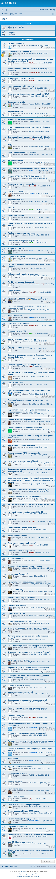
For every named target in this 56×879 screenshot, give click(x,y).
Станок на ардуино (16, 716)
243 (42, 396)
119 (53, 500)
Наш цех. (11, 208)
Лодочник (32, 473)
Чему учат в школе (16, 789)
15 (45, 261)
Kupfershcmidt (33, 615)
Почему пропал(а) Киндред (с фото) (23, 819)
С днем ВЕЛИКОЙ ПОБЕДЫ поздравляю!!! (26, 176)
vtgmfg (31, 88)
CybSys (31, 193)
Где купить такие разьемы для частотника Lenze (29, 582)
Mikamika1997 (34, 72)
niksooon (31, 791)
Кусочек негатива (15, 160)
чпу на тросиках (15, 316)
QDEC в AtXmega (15, 382)
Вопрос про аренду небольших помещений (27, 733)
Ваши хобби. (13, 759)
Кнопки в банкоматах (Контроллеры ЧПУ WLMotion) (30, 504)
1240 (30, 529)
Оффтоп (11, 33)
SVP (30, 669)
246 (53, 396)
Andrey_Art (33, 325)
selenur (31, 170)
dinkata (31, 53)
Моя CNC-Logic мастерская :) (20, 842)
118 (50, 500)
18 (53, 261)
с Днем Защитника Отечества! (21, 767)
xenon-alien (33, 727)
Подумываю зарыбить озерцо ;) (22, 621)
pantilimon (33, 717)
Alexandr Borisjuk (34, 104)
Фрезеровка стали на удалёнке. (21, 445)
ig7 (30, 702)
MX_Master (31, 310)
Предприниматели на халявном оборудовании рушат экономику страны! (28, 676)
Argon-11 (32, 491)
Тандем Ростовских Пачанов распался (25, 428)
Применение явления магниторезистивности (27, 708)
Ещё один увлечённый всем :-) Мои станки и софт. (30, 168)
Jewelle (31, 80)
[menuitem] (4, 9)
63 (47, 164)
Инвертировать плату (17, 773)
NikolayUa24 (33, 654)
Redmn (31, 394)
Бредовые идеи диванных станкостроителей (27, 700)
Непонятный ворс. (16, 559)
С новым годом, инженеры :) (20, 51)
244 (46, 396)
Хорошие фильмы (16, 200)
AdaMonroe (33, 63)
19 (45, 116)
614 (46, 108)
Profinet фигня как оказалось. (21, 120)
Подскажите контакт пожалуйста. (22, 184)
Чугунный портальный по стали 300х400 (25, 512)
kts (30, 640)
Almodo (31, 96)
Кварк (31, 836)
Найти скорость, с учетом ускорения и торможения (30, 834)
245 (50, 396)
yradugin (32, 139)
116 (42, 500)
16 (47, 261)
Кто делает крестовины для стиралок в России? (29, 652)
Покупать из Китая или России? (22, 543)
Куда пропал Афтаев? (17, 535)
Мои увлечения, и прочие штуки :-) (23, 339)
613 (42, 108)
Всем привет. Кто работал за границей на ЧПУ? (28, 94)
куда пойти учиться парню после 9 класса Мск (28, 668)
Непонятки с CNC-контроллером (22, 551)
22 (53, 116)
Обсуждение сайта (16, 27)
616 (53, 108)
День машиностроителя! (18, 660)
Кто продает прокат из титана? (21, 79)
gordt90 (31, 552)
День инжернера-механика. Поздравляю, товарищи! (30, 646)
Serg (30, 484)
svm (30, 359)
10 (53, 90)
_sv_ (30, 798)
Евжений (32, 235)
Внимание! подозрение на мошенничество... (27, 628)
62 (45, 164)
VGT (30, 349)
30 (45, 320)
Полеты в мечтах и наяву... (20, 685)
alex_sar (32, 131)
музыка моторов (15, 781)
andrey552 (32, 521)
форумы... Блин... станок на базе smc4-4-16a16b (29, 137)
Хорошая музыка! (15, 112)
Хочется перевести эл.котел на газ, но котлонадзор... (31, 741)
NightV (31, 317)
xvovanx (32, 121)
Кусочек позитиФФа (16, 102)
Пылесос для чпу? (16, 590)
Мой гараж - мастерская (18, 192)
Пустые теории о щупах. (18, 347)
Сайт (4, 18)
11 (53, 212)
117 (46, 500)
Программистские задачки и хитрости (24, 420)
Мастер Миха (33, 154)
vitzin (30, 647)
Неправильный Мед (36, 284)
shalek (31, 760)
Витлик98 (32, 186)
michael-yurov (34, 463)
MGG (30, 178)
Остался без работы (16, 613)
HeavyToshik (33, 591)
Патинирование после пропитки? (22, 528)
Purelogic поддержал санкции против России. (28, 298)
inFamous (32, 376)
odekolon (32, 439)
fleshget (32, 45)
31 (47, 320)
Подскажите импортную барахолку (23, 241)
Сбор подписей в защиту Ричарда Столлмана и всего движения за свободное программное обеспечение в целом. (31, 480)
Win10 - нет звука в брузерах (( (21, 282)
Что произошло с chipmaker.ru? (21, 86)
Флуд (10, 145)
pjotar (31, 545)
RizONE (31, 775)
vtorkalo (31, 607)
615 (50, 108)
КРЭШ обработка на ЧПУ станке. (22, 153)
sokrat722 (32, 276)
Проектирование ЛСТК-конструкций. (24, 453)
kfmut (30, 341)
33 (53, 320)
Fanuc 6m (12, 520)
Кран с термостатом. (17, 797)
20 (47, 116)
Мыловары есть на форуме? (20, 692)
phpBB (23, 871)
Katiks (31, 366)
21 (50, 116)
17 (50, 261)
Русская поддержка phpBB (28, 874)
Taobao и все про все (17, 605)
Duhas (31, 384)
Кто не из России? (16, 216)
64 (50, 164)
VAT (30, 506)
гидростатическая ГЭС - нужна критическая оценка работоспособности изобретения (30, 411)
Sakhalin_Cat (33, 584)
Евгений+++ (33, 146)
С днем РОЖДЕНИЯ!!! (17, 256)
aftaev (31, 209)
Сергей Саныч (34, 404)
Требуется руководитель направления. (25, 365)
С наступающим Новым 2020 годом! (23, 811)
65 (53, 164)
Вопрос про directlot (17, 248)
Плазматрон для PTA (17, 331)
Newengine (32, 783)
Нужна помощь (14, 290)
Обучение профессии (17, 827)
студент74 (32, 599)
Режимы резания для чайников (21, 598)
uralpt (30, 455)
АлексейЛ (32, 292)
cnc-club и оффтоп (16, 43)
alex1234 (32, 630)
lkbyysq (31, 217)
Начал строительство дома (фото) (23, 461)
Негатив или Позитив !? (18, 574)
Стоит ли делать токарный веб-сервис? (25, 496)
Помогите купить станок (18, 324)
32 (50, 320)
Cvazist (31, 694)
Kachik (31, 414)
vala (29, 844)
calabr (31, 679)
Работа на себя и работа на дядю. (23, 274)
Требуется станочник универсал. (22, 233)
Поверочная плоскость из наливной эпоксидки (28, 490)
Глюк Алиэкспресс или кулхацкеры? (24, 805)
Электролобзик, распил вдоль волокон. (25, 566)
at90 (29, 300)
